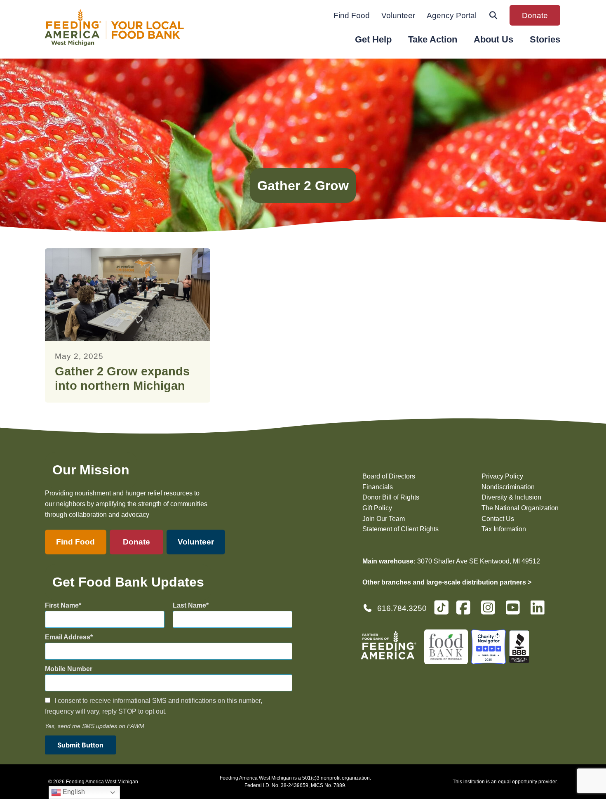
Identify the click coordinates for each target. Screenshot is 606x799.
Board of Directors (388, 476)
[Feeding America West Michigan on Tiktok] (441, 607)
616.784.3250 (402, 608)
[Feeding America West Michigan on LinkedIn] (540, 611)
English (73, 791)
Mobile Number (68, 668)
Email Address (67, 637)
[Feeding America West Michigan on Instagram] (490, 611)
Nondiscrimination (508, 486)
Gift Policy (377, 507)
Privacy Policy (502, 476)
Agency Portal (452, 15)
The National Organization (520, 507)
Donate (535, 15)
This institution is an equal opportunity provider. (505, 782)
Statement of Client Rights (400, 529)
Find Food (352, 15)
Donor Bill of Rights (390, 497)
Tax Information (504, 529)
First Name (62, 605)
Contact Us (498, 518)
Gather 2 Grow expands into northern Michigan (122, 378)
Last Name (189, 605)
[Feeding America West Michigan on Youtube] (515, 611)
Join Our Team (383, 518)
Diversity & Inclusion (511, 497)
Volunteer (398, 15)
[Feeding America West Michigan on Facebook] (465, 611)
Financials (377, 486)
